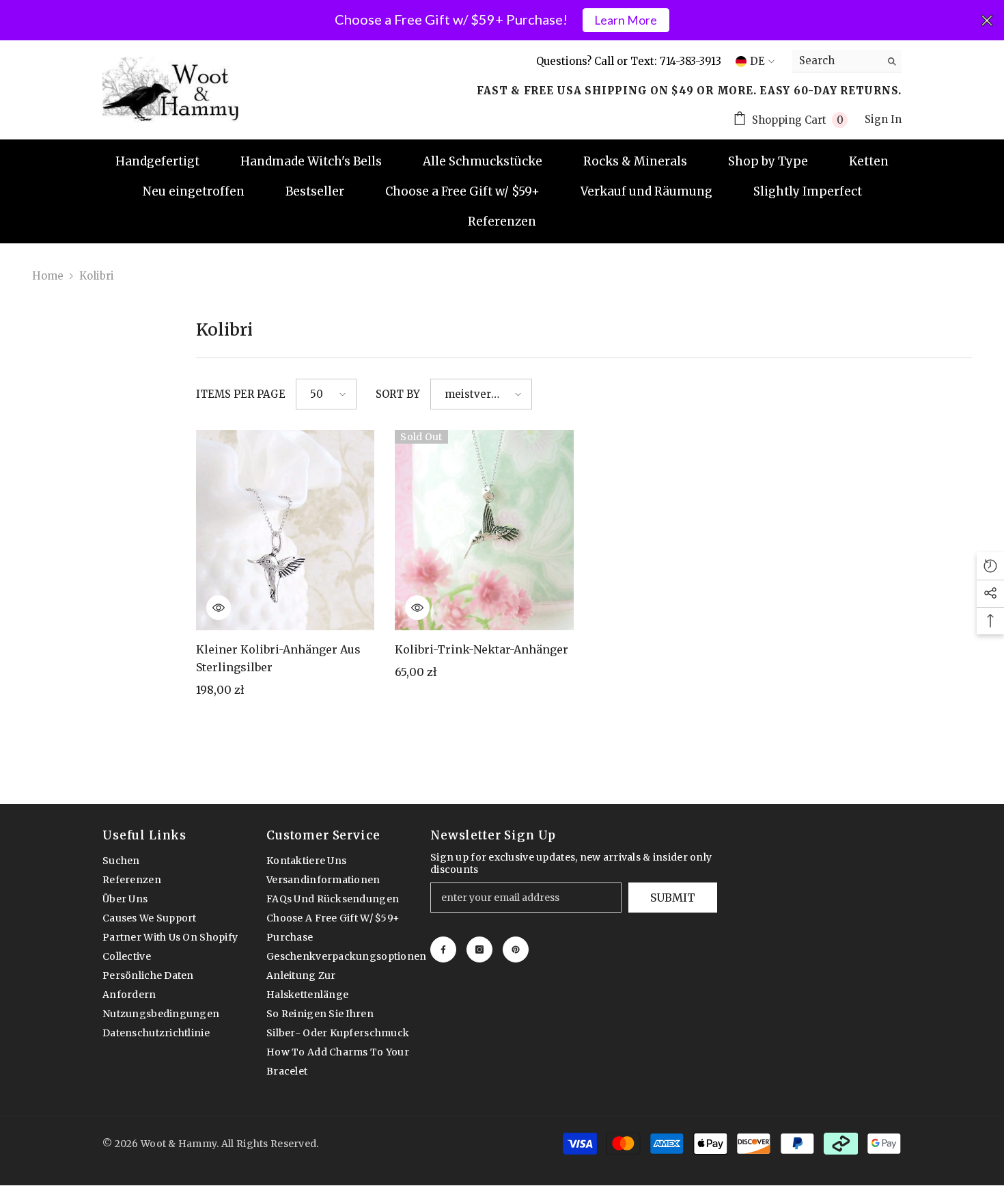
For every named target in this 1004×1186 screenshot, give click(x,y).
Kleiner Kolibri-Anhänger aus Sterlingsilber (278, 658)
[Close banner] (987, 20)
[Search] (847, 61)
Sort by (398, 394)
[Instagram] (479, 949)
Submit (672, 897)
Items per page (240, 394)
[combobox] (836, 61)
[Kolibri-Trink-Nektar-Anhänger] (484, 530)
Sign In (883, 119)
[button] (326, 394)
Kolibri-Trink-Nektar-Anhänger (481, 649)
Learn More (625, 20)
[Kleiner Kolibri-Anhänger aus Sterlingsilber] (285, 530)
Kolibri (96, 275)
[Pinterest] (516, 949)
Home (48, 275)
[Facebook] (443, 949)
